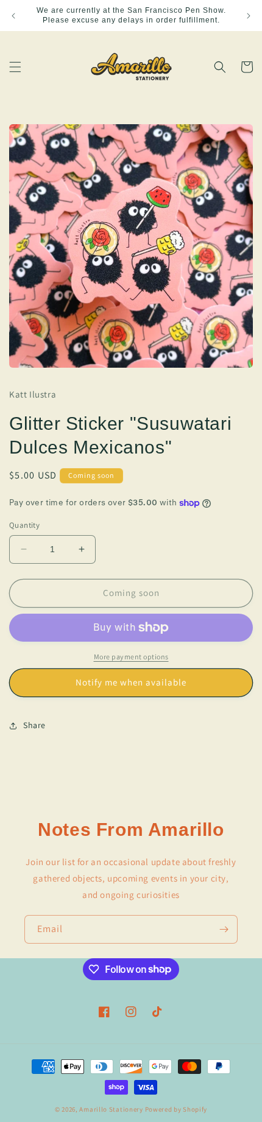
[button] (15, 67)
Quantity (24, 525)
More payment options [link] (131, 656)
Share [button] (34, 725)
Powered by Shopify (176, 1109)
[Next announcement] (248, 15)
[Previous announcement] (13, 15)
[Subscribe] (223, 929)
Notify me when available (131, 682)
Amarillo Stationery (111, 1109)
